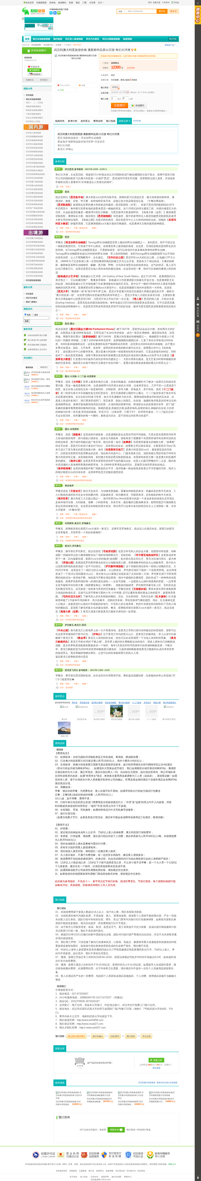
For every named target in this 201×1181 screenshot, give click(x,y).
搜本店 (173, 11)
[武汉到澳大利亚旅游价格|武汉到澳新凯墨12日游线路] (162, 1095)
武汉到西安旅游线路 (34, 159)
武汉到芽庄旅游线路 (34, 265)
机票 (71, 2)
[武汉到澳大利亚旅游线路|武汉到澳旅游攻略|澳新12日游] (100, 1095)
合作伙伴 (94, 1177)
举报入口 (172, 1164)
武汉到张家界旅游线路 (35, 174)
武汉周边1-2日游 (33, 121)
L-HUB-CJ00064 (48, 1157)
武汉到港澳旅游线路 (34, 227)
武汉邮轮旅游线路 (33, 280)
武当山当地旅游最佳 (34, 118)
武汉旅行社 (48, 45)
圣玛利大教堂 (97, 703)
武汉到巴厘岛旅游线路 (35, 246)
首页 (27, 39)
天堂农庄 (76, 491)
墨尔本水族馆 (124, 703)
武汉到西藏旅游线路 (34, 136)
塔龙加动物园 (110, 703)
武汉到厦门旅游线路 (34, 182)
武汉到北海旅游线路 (34, 189)
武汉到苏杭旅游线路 (34, 148)
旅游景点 (100, 1171)
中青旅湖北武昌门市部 (58, 9)
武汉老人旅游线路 (74, 39)
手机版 (176, 2)
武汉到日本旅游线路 (34, 276)
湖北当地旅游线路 (41, 39)
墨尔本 (75, 703)
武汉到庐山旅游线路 (34, 155)
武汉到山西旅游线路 (34, 197)
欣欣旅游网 (36, 45)
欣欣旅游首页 (61, 1171)
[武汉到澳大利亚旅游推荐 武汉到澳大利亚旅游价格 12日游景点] (131, 1098)
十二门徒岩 (136, 703)
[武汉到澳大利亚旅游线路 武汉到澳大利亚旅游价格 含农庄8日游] (69, 1098)
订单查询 (165, 2)
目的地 (52, 2)
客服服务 (37, 74)
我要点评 (157, 1060)
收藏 (83, 85)
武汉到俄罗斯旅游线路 (35, 261)
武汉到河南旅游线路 (34, 163)
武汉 (113, 75)
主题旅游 (83, 1171)
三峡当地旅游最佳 (33, 114)
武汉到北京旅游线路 (34, 178)
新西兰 (84, 528)
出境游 (58, 45)
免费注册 (156, 2)
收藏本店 (30, 80)
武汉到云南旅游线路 (34, 144)
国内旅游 (57, 39)
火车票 (92, 2)
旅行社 (91, 1171)
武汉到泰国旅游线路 (34, 242)
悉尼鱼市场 (77, 197)
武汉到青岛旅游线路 (34, 223)
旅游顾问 (62, 2)
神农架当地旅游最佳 (34, 110)
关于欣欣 (73, 1177)
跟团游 (115, 87)
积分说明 (156, 1068)
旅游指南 (127, 39)
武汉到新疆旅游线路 (34, 216)
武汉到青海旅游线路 (34, 204)
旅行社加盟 (116, 1177)
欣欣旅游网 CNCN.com (100, 1179)
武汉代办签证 (92, 39)
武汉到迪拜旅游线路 (34, 253)
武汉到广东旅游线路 (34, 208)
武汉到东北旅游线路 (34, 200)
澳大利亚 (86, 178)
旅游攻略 (109, 1171)
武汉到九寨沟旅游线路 (35, 167)
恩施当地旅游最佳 (33, 106)
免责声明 (105, 1177)
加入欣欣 (84, 1177)
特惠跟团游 (41, 2)
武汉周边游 (120, 1171)
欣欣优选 (141, 1171)
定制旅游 (73, 1171)
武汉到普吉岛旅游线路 (35, 249)
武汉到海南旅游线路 (34, 140)
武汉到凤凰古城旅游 (34, 170)
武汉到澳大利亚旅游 (146, 1082)
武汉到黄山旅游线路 (34, 185)
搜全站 (162, 11)
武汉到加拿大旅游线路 (35, 257)
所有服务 (29, 294)
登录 (150, 2)
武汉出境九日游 (167, 1082)
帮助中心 (128, 1177)
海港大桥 (148, 212)
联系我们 (44, 80)
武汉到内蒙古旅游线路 (35, 212)
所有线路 (29, 95)
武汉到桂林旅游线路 (34, 152)
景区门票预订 (31, 302)
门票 (84, 2)
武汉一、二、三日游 (34, 103)
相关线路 (60, 1082)
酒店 (78, 2)
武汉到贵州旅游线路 (34, 219)
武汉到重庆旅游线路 (34, 193)
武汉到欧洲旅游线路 (34, 268)
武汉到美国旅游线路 (34, 272)
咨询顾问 (138, 105)
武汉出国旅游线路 (111, 39)
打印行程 (137, 121)
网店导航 (173, 39)
